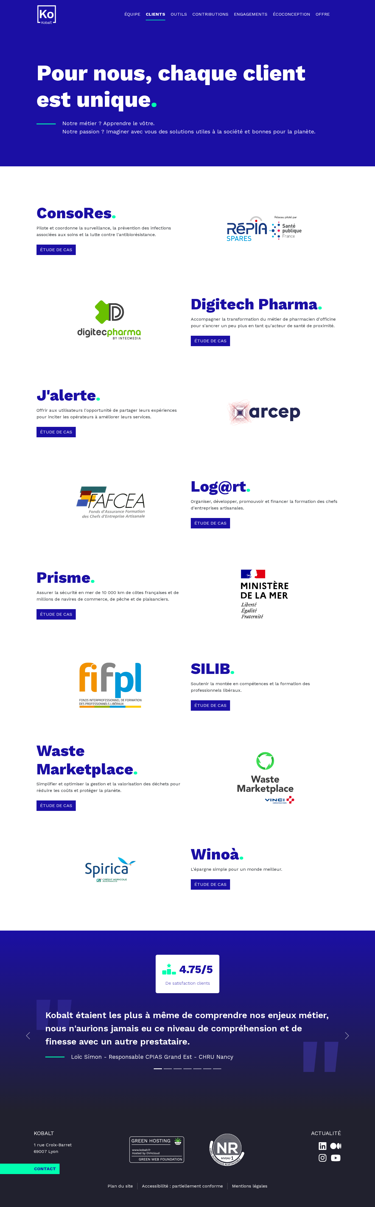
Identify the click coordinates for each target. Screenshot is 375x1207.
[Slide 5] (197, 1069)
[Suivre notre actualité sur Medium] (335, 1146)
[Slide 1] (158, 1069)
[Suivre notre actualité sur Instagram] (322, 1157)
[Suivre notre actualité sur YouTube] (335, 1157)
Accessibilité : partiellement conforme (182, 1186)
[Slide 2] (168, 1069)
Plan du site (120, 1186)
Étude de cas (56, 249)
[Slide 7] (217, 1069)
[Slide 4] (187, 1069)
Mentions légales (249, 1186)
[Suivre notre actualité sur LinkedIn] (322, 1146)
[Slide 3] (177, 1069)
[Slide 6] (207, 1069)
